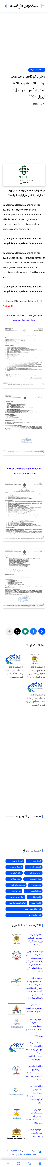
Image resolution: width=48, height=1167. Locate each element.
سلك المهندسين (35, 879)
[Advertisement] (24, 42)
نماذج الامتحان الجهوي (17, 903)
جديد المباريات (35, 873)
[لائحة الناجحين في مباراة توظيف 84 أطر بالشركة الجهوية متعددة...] (13, 659)
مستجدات (37, 885)
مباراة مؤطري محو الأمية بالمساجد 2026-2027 (36, 1133)
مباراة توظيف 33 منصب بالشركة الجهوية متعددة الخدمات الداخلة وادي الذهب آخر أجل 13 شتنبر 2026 (34, 1028)
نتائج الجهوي (36, 903)
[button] (33, 631)
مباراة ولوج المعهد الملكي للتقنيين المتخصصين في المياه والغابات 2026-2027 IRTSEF (34, 1073)
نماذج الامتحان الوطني (32, 909)
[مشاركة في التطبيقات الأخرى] (9, 631)
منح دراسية (16, 891)
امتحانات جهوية (16, 867)
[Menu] (18, 1163)
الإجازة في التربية (35, 867)
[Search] (29, 1163)
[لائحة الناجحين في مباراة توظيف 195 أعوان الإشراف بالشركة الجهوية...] (35, 687)
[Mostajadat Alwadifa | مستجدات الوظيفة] (24, 6)
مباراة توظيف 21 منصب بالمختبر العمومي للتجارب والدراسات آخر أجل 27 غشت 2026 (34, 1116)
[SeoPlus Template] (39, 1151)
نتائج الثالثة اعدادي (16, 897)
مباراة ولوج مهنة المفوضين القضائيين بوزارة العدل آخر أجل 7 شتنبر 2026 (34, 940)
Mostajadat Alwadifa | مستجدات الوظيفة (21, 1152)
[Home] (40, 1163)
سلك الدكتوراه (16, 873)
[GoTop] (8, 1163)
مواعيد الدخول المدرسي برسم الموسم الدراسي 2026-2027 (34, 1008)
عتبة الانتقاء (15, 879)
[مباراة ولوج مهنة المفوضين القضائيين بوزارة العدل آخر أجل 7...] (35, 659)
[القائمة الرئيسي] (43, 6)
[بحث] (5, 6)
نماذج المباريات (35, 915)
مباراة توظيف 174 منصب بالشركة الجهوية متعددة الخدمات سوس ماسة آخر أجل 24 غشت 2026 (35, 1095)
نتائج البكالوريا (36, 897)
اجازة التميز (36, 861)
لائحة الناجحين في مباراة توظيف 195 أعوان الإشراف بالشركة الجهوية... (35, 702)
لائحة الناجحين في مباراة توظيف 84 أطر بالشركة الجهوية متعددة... (14, 674)
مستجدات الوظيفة (36, 69)
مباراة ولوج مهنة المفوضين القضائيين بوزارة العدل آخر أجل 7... (36, 674)
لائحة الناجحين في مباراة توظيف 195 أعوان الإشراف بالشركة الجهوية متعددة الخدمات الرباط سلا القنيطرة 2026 (34, 1051)
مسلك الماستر (35, 891)
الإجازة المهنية (17, 861)
